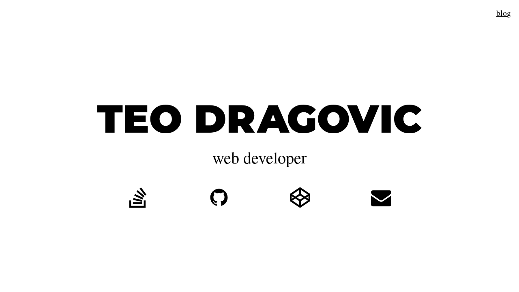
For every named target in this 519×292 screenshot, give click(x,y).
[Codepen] (300, 199)
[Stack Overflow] (138, 199)
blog (503, 13)
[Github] (219, 199)
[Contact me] (381, 199)
